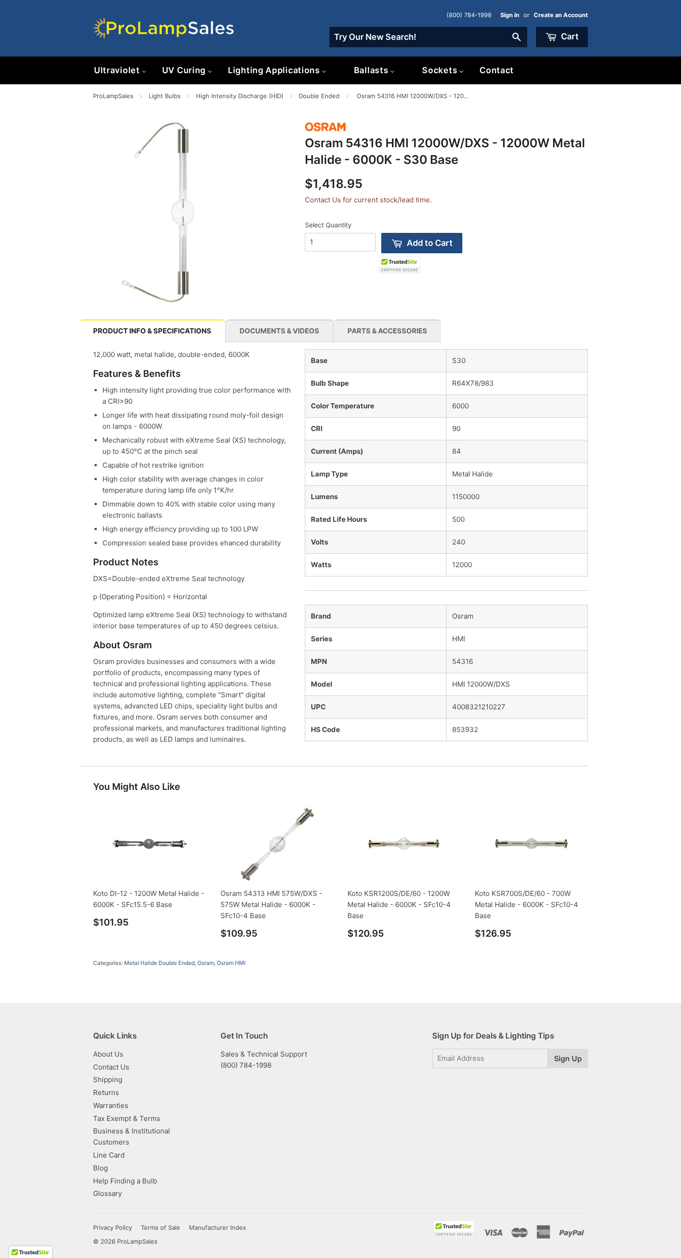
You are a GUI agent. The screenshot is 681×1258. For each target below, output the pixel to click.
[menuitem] (120, 70)
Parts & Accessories (387, 330)
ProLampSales (113, 96)
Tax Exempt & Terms (126, 1118)
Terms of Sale (160, 1227)
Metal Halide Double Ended (159, 962)
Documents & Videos (279, 330)
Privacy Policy (112, 1227)
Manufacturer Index (217, 1227)
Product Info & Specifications (152, 330)
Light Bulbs (165, 96)
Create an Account (561, 15)
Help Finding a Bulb (125, 1181)
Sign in (509, 15)
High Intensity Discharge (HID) (240, 96)
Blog (100, 1168)
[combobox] (428, 37)
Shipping (107, 1079)
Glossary (107, 1193)
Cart (569, 36)
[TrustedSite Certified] (399, 264)
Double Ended (319, 96)
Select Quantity (328, 225)
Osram (205, 962)
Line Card (109, 1155)
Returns (106, 1092)
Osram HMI (231, 962)
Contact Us (111, 1067)
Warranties (110, 1105)
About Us (108, 1054)
